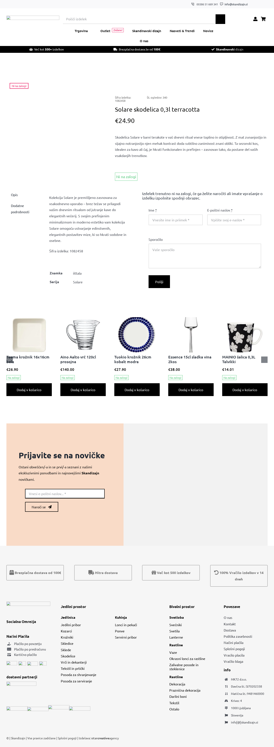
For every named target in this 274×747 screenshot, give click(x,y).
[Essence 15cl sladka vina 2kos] (191, 319)
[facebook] (253, 4)
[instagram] (260, 4)
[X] (225, 84)
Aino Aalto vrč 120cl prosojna (78, 359)
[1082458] (55, 128)
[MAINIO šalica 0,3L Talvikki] (245, 319)
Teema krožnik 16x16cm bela (27, 359)
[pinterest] (266, 4)
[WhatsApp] (239, 84)
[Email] (259, 84)
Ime (153, 210)
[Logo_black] (32, 17)
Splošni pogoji (67, 738)
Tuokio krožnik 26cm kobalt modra (132, 359)
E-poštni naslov (220, 210)
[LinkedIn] (232, 84)
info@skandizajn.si (236, 4)
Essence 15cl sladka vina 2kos (189, 359)
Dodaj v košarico (29, 390)
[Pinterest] (253, 84)
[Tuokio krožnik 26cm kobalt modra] (137, 319)
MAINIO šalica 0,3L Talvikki (238, 359)
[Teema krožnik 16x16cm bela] (29, 319)
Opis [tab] (14, 194)
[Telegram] (246, 84)
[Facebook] (218, 84)
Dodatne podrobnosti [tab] (20, 208)
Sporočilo (156, 239)
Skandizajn (18, 738)
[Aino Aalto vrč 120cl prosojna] (83, 319)
